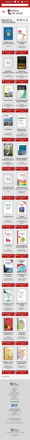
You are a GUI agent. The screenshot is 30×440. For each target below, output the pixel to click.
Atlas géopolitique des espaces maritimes (21, 101)
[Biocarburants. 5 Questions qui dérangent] (21, 120)
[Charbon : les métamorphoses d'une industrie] (8, 149)
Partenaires (14, 396)
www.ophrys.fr (19, 422)
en (27, 1)
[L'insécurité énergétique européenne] (21, 324)
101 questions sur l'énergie (22, 42)
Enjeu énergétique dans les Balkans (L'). (22, 246)
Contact (14, 397)
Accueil (14, 388)
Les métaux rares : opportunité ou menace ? (22, 362)
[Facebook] (13, 405)
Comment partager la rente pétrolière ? (22, 159)
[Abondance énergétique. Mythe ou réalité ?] (8, 62)
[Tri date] (18, 20)
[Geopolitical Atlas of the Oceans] (8, 295)
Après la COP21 (8, 100)
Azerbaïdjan (8, 129)
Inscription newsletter (15, 1)
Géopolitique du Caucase (21, 275)
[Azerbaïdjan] (8, 120)
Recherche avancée (9, 1)
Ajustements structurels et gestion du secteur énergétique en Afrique (22, 72)
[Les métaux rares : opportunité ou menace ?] (21, 353)
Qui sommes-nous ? (14, 394)
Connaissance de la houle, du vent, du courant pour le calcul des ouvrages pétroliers (8, 188)
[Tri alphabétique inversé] (27, 20)
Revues (14, 391)
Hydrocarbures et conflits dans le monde (8, 333)
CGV (6, 432)
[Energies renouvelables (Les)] (21, 208)
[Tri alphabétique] (24, 20)
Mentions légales (11, 432)
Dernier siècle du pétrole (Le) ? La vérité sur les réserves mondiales (21, 188)
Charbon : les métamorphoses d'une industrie (8, 159)
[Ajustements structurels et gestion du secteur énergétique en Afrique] (21, 62)
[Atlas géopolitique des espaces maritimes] (21, 91)
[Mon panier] (22, 2)
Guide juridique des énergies (21, 304)
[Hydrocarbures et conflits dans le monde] (8, 324)
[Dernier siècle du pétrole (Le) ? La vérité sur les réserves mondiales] (21, 178)
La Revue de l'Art (14, 392)
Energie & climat (8, 216)
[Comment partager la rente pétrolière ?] (21, 149)
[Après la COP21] (8, 91)
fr (24, 1)
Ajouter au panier (9, 52)
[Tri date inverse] (21, 20)
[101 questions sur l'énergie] (21, 33)
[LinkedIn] (16, 405)
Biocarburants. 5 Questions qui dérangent (21, 130)
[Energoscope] (8, 237)
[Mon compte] (19, 1)
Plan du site (18, 432)
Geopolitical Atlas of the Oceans (8, 304)
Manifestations (14, 399)
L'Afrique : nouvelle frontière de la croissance (8, 362)
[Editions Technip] (15, 430)
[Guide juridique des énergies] (21, 295)
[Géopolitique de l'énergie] (8, 266)
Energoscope (8, 245)
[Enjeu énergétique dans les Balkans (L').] (21, 237)
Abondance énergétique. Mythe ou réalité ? (8, 72)
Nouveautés (14, 389)
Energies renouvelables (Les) (21, 217)
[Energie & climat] (8, 208)
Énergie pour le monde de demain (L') (8, 42)
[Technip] (15, 14)
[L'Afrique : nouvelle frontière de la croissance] (8, 353)
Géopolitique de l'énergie (8, 275)
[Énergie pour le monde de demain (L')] (8, 33)
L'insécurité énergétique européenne (21, 333)
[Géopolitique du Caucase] (21, 266)
